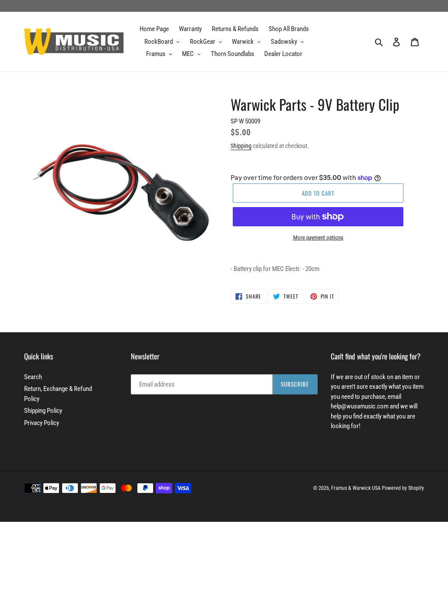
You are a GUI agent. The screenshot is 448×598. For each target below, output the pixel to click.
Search (33, 377)
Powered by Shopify (403, 488)
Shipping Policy (43, 411)
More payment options (318, 237)
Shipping (241, 145)
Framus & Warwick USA (356, 488)
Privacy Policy (41, 423)
